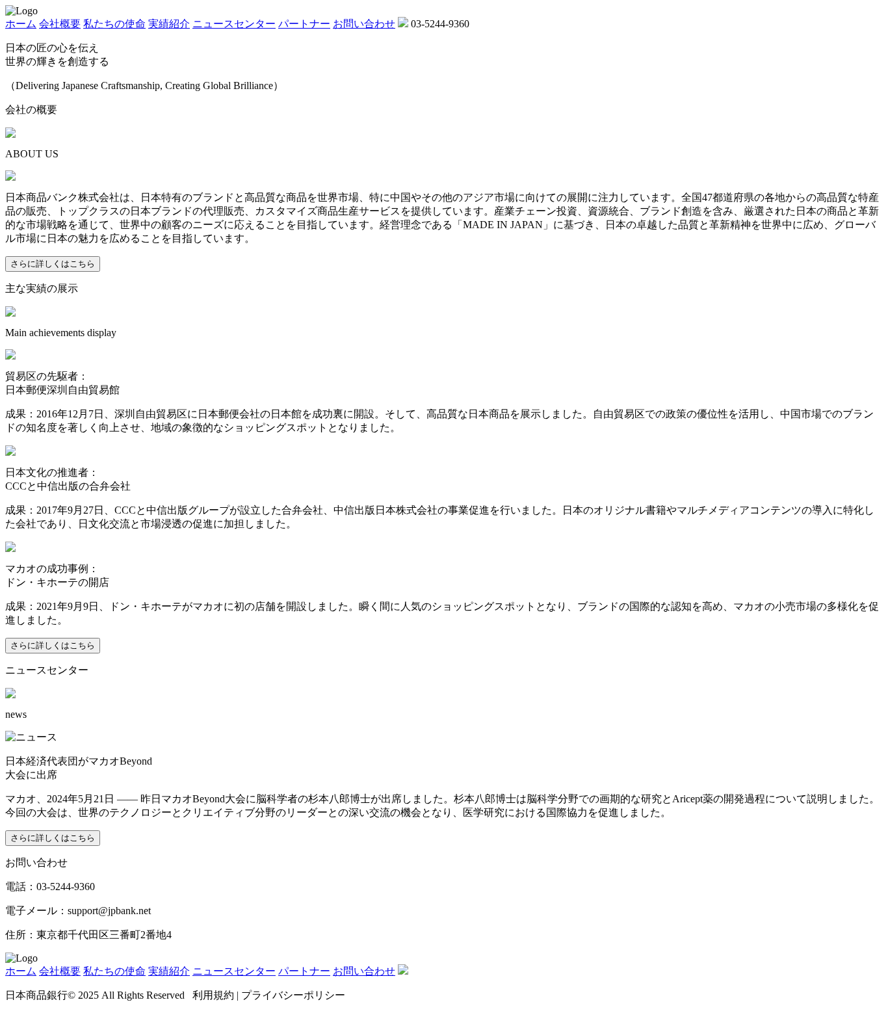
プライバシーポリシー (293, 995)
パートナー (304, 23)
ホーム (20, 23)
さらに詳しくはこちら (52, 264)
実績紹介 (169, 23)
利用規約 (213, 995)
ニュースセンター (234, 23)
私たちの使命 (114, 23)
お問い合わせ (364, 23)
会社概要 (60, 23)
